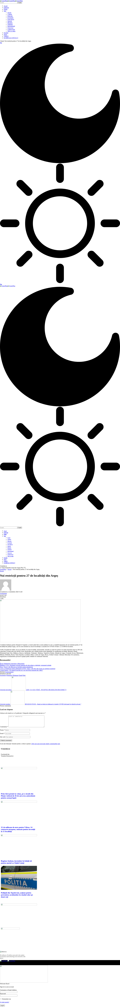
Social (2, 571)
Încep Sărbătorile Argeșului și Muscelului (12, 663)
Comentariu (4, 727)
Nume (2, 730)
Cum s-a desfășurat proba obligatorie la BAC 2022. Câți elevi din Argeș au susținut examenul (27, 668)
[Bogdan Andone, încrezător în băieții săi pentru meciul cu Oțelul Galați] (19, 835)
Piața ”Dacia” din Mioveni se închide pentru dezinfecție (16, 667)
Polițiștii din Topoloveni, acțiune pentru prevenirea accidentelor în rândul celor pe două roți (17, 895)
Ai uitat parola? (4, 1002)
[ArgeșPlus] (11, 1)
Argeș (7, 672)
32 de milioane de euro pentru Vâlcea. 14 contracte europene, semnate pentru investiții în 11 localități (18, 829)
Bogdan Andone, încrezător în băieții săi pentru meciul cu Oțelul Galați (16, 862)
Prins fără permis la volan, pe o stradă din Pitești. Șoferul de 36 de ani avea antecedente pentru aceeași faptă (18, 796)
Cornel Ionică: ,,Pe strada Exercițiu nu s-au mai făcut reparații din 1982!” (21, 670)
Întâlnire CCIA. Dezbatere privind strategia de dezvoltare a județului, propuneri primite (25, 665)
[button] (1, 43)
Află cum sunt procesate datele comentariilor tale (45, 744)
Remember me (6, 999)
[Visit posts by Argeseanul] (5, 590)
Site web (2, 737)
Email (2, 733)
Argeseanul (3, 593)
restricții (11, 672)
